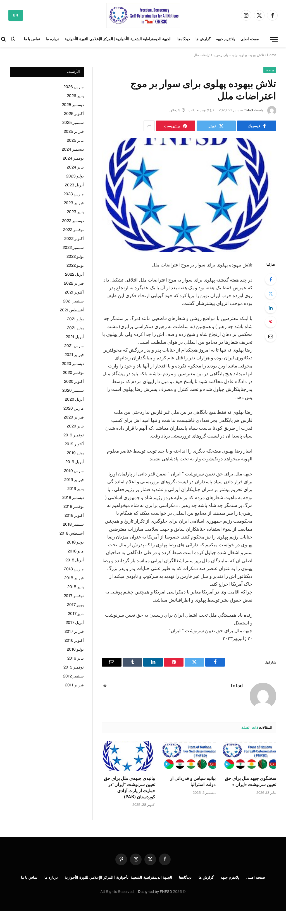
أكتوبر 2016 (74, 640)
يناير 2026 (75, 95)
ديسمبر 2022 (73, 220)
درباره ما (52, 39)
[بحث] (4, 39)
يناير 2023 (75, 212)
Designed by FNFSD (155, 892)
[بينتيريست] (270, 322)
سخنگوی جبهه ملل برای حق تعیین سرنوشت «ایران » (250, 781)
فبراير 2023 (74, 203)
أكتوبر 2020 (74, 381)
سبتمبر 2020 (73, 390)
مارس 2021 (74, 345)
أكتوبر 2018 (74, 515)
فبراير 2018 (74, 578)
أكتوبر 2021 (74, 292)
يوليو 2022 (75, 256)
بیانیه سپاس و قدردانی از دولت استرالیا (193, 781)
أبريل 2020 (74, 399)
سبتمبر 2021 (73, 301)
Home (271, 55)
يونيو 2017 (75, 604)
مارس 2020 (73, 408)
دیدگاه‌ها (183, 39)
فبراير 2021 (74, 354)
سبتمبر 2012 (73, 676)
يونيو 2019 (75, 453)
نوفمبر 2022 (73, 229)
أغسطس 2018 (71, 533)
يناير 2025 (75, 140)
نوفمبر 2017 (74, 595)
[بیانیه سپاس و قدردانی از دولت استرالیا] (189, 756)
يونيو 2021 (75, 328)
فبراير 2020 (74, 417)
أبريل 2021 (75, 337)
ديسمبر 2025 (73, 104)
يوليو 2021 (75, 319)
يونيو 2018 (75, 542)
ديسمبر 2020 (73, 363)
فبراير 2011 (74, 685)
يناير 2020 (75, 426)
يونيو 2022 (75, 265)
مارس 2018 (74, 569)
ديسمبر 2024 (73, 149)
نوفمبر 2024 (73, 158)
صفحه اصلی (249, 39)
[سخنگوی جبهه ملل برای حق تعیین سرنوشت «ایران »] (249, 756)
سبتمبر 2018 (73, 524)
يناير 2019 (75, 488)
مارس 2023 (73, 194)
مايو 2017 (76, 613)
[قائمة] (274, 39)
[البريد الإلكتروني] (270, 336)
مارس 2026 (73, 87)
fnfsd (248, 110)
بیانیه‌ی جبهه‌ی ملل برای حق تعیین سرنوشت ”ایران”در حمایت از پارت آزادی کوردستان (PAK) (129, 787)
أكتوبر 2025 (74, 113)
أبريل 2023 (74, 185)
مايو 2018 (76, 551)
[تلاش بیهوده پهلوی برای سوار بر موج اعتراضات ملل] (189, 195)
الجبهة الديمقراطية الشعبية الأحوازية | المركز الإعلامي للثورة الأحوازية (118, 39)
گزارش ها (203, 39)
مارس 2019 (74, 470)
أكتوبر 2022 (74, 238)
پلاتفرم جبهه (225, 39)
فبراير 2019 (74, 479)
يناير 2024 (75, 167)
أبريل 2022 (74, 274)
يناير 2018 (75, 587)
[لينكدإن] (270, 307)
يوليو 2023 (75, 176)
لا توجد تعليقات (199, 110)
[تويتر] (270, 293)
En (15, 15)
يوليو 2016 (75, 649)
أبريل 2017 (75, 622)
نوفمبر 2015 (73, 667)
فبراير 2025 (74, 131)
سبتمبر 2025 (73, 122)
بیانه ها (270, 69)
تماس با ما (32, 39)
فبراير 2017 (74, 631)
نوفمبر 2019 (73, 435)
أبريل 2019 (74, 462)
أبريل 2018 (74, 560)
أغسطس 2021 (72, 310)
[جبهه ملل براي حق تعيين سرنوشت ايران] (142, 15)
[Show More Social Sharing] (149, 126)
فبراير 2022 (74, 283)
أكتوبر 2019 (74, 444)
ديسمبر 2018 (73, 497)
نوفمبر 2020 (73, 372)
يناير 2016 (75, 658)
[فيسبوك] (270, 279)
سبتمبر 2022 (73, 247)
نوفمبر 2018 (73, 506)
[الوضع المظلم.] (13, 39)
